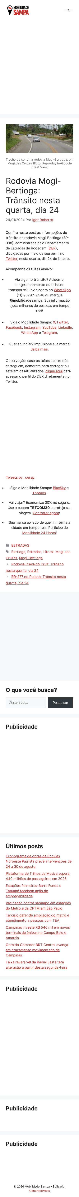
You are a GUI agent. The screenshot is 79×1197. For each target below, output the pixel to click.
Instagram (32, 327)
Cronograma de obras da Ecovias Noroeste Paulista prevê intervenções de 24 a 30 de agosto (39, 861)
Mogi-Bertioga (31, 558)
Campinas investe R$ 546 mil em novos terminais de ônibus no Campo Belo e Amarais (38, 932)
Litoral (48, 552)
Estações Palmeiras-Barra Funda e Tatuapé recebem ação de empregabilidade (33, 891)
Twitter (11, 259)
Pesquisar (60, 703)
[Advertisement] (39, 66)
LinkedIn (65, 327)
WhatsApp (62, 290)
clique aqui (54, 371)
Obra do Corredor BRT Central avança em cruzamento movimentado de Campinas (37, 950)
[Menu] (68, 10)
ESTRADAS (20, 545)
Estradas (34, 552)
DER (52, 248)
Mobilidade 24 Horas (39, 533)
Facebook (14, 327)
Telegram (49, 333)
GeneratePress (39, 1191)
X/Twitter (60, 322)
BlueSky (59, 488)
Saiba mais (39, 349)
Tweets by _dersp (20, 477)
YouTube (49, 327)
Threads (39, 493)
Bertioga (18, 552)
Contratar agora (46, 513)
